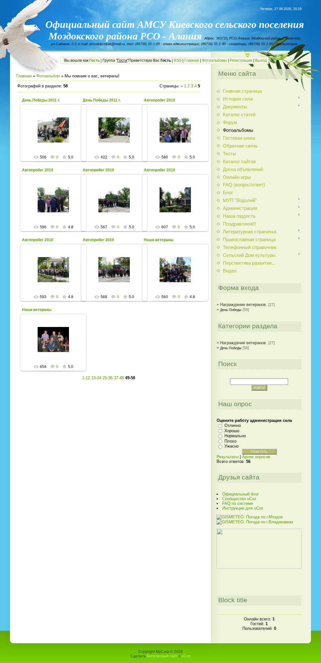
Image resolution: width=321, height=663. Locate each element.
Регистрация (241, 60)
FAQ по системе (237, 503)
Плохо (230, 441)
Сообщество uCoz (239, 498)
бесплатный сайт (162, 656)
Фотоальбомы (214, 60)
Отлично (232, 425)
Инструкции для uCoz (242, 508)
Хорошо (231, 430)
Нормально (235, 435)
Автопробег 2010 (159, 100)
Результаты (228, 456)
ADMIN (56, 135)
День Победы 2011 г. (41, 100)
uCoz (186, 656)
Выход (261, 60)
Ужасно (231, 446)
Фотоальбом (48, 76)
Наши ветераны (158, 240)
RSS (178, 60)
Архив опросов (256, 456)
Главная (191, 60)
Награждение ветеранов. (243, 304)
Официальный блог (240, 494)
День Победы (230, 310)
